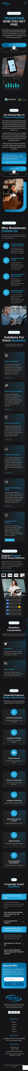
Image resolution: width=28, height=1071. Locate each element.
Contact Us (14, 174)
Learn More (14, 168)
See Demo (14, 49)
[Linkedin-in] (15, 1012)
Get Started (14, 45)
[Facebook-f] (9, 1012)
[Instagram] (18, 1012)
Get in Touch (9, 540)
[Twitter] (12, 1012)
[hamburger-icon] (24, 3)
